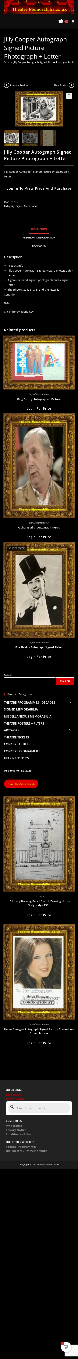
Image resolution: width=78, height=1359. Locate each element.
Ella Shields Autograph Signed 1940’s (39, 647)
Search (8, 675)
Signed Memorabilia (27, 206)
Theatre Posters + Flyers (24, 723)
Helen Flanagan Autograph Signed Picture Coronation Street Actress (39, 1031)
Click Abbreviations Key (19, 311)
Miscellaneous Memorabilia (27, 716)
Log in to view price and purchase (39, 188)
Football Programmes (21, 1146)
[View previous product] (6, 85)
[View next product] (71, 85)
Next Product (61, 85)
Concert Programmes (22, 751)
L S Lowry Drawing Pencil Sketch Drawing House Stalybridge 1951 (39, 903)
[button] (69, 96)
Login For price (39, 408)
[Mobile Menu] (71, 21)
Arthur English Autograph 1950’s (39, 527)
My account (14, 1126)
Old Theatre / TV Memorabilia (27, 1151)
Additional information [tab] (39, 237)
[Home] (5, 62)
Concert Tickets (17, 744)
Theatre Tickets (16, 737)
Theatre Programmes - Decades (29, 702)
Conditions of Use (18, 1134)
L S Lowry (39, 896)
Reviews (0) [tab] (39, 246)
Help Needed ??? (16, 758)
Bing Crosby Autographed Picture (39, 399)
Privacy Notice (16, 1130)
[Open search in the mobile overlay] (39, 1108)
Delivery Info (15, 1099)
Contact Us (13, 1095)
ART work (12, 730)
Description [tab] (39, 229)
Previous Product (19, 85)
